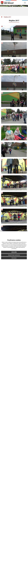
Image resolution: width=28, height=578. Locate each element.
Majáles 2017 (7, 17)
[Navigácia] (25, 2)
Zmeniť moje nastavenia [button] (14, 255)
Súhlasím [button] (14, 252)
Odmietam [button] (14, 258)
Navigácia (4, 3)
